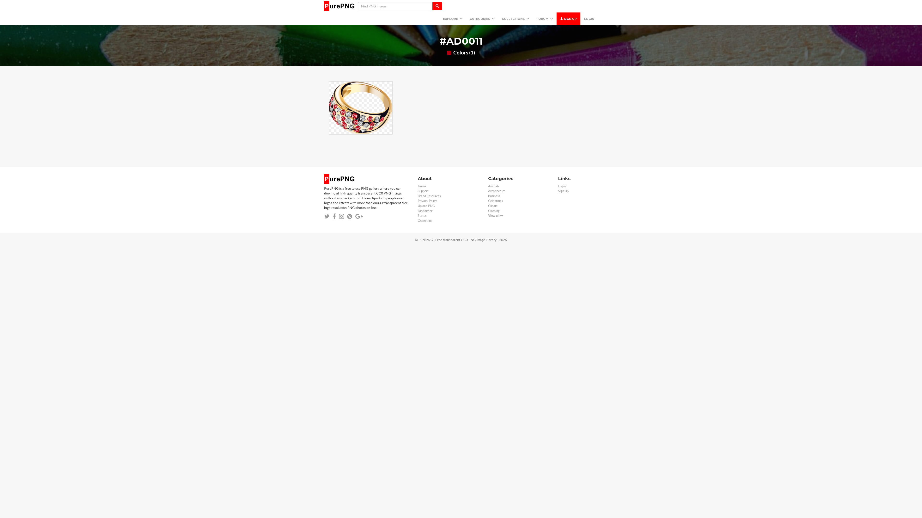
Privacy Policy (427, 201)
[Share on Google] (359, 216)
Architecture (496, 191)
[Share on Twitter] (326, 216)
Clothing (494, 211)
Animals (493, 186)
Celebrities (495, 201)
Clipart (492, 206)
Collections (513, 19)
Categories (480, 19)
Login (589, 19)
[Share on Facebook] (334, 216)
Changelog (425, 221)
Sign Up (570, 19)
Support (423, 191)
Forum (542, 19)
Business (494, 196)
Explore (451, 19)
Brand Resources (429, 196)
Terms (422, 186)
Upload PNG (426, 206)
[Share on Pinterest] (349, 216)
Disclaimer (425, 211)
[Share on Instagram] (341, 216)
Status (422, 216)
